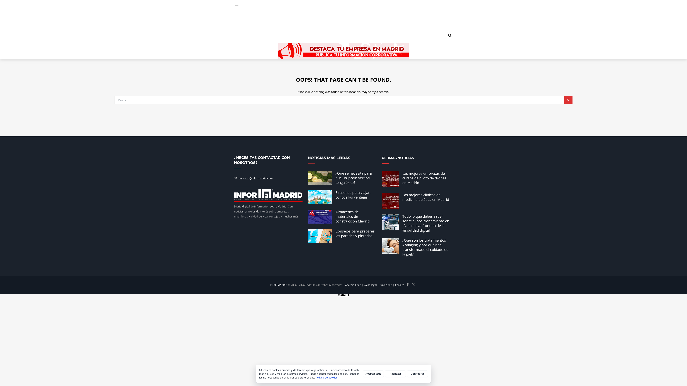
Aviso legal (370, 285)
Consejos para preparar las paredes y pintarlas (354, 233)
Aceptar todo (373, 373)
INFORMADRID (278, 285)
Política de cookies (326, 377)
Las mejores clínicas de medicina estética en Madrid (425, 197)
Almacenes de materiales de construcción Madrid (352, 216)
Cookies (399, 285)
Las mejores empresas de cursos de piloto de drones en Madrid (424, 178)
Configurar (417, 373)
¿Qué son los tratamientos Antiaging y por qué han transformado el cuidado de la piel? (425, 247)
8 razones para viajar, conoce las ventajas (353, 195)
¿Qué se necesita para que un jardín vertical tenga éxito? (353, 178)
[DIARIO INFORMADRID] (343, 21)
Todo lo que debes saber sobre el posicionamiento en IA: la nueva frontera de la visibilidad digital (425, 223)
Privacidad (386, 285)
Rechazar (395, 373)
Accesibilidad (353, 285)
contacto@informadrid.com (256, 178)
